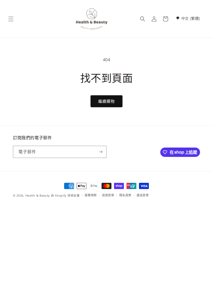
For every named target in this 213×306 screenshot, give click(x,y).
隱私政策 (125, 195)
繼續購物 (106, 101)
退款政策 (108, 195)
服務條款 (91, 195)
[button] (11, 19)
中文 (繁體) (190, 18)
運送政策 (143, 195)
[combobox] (188, 18)
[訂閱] (100, 152)
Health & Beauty (37, 195)
